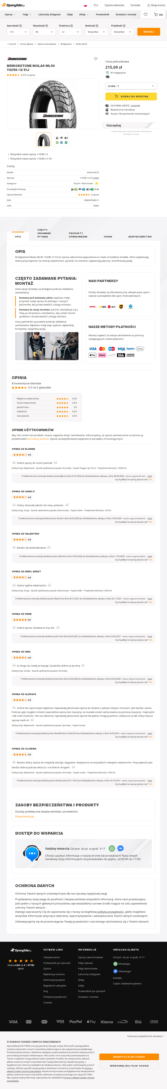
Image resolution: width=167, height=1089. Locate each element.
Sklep (82, 14)
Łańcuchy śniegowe (49, 14)
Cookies (47, 1002)
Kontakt (135, 5)
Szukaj (149, 31)
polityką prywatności (110, 912)
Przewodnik (102, 14)
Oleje (70, 14)
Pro (96, 5)
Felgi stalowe (85, 963)
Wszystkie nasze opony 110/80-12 (29, 154)
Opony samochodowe (90, 957)
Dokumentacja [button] (24, 816)
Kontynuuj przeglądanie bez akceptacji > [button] (145, 1036)
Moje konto (158, 5)
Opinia (108, 236)
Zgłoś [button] (150, 476)
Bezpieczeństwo (140, 236)
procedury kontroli (38, 438)
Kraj (45, 991)
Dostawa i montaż (126, 14)
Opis (18, 236)
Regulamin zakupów (54, 985)
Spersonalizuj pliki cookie (129, 1065)
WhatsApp (124, 963)
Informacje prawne (54, 979)
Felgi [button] (26, 14)
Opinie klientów (114, 5)
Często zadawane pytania (44, 233)
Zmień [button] (96, 178)
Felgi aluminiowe (87, 968)
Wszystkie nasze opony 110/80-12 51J (31, 158)
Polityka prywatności (55, 996)
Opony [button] (9, 14)
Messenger (125, 971)
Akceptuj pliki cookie (129, 1056)
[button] (135, 476)
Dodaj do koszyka (134, 96)
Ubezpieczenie (51, 957)
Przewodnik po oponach (57, 963)
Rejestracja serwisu (54, 974)
